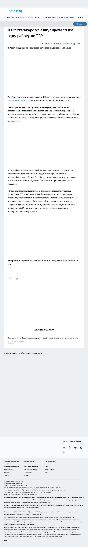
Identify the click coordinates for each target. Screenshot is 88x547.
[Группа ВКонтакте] (64, 447)
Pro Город (7, 472)
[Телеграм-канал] (75, 447)
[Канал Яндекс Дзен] (81, 447)
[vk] (11, 278)
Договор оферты (29, 461)
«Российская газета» (17, 100)
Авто (46, 472)
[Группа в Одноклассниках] (70, 447)
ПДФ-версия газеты (30, 469)
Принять (80, 24)
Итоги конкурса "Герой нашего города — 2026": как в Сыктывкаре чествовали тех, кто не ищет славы (43, 341)
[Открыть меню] (5, 11)
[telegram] (18, 278)
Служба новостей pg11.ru (67, 43)
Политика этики (49, 461)
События (7, 475)
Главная (26, 475)
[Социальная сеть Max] (64, 452)
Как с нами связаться (31, 466)
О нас (46, 466)
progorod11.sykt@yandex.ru (12, 494)
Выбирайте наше (34, 17)
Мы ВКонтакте (49, 469)
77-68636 (22, 512)
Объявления (28, 472)
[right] (85, 18)
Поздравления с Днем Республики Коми (59, 17)
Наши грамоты (9, 469)
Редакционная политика (11, 466)
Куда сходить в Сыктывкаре (14, 17)
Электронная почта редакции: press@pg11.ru (49, 490)
